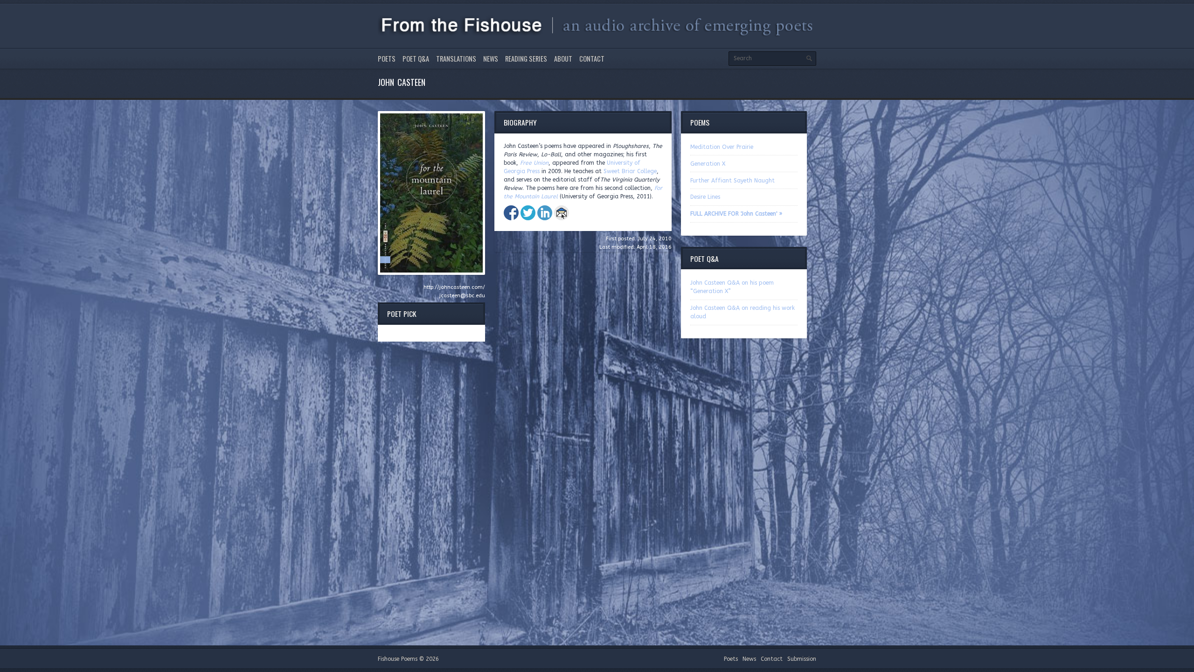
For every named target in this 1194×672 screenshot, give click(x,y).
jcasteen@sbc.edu (462, 296)
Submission (801, 659)
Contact (591, 58)
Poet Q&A (416, 58)
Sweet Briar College (630, 171)
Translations (456, 58)
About (563, 58)
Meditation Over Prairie (721, 147)
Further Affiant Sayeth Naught (732, 180)
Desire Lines (705, 197)
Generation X (707, 164)
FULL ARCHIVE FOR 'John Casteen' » (736, 213)
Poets (387, 58)
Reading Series (526, 58)
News (490, 58)
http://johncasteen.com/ (454, 287)
